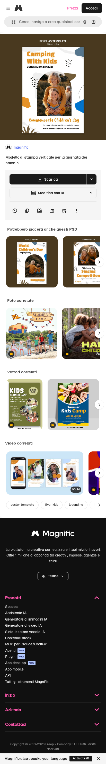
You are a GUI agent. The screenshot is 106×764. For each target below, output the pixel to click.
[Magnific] (53, 535)
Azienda (13, 709)
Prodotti (13, 597)
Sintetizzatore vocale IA (25, 631)
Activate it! (81, 758)
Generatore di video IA (23, 625)
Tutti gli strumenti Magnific (27, 681)
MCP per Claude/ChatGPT (27, 644)
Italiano (53, 576)
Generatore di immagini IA (26, 619)
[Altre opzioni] (76, 211)
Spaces (11, 606)
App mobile (14, 669)
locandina (76, 505)
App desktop (19, 662)
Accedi (92, 8)
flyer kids (51, 505)
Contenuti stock (18, 638)
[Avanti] (99, 261)
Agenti (14, 650)
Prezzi (72, 8)
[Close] (98, 759)
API (8, 675)
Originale (34, 44)
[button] (53, 576)
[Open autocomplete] (11, 22)
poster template (22, 505)
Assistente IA (15, 613)
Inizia (10, 695)
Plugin (14, 656)
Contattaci (15, 724)
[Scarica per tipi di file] (91, 179)
